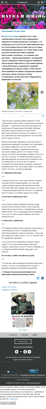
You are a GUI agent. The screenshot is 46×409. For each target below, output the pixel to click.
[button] (42, 92)
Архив (34, 335)
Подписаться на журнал (23, 24)
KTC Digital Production (33, 383)
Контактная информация (23, 347)
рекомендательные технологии (33, 375)
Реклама (25, 335)
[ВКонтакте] (42, 278)
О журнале (22, 2)
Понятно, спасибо (8, 403)
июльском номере (11, 36)
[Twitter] (38, 278)
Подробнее (13, 399)
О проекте (13, 335)
